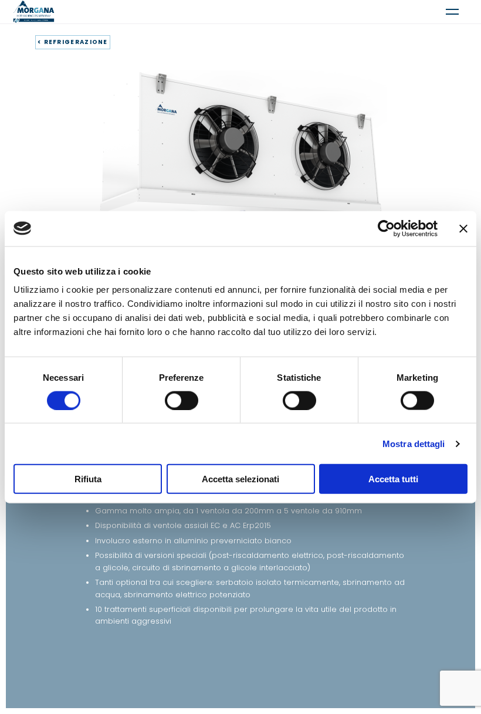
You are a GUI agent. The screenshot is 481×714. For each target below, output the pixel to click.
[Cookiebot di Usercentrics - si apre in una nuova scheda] (386, 228)
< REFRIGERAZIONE (73, 42)
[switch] (181, 400)
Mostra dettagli (413, 443)
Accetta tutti (393, 479)
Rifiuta (87, 479)
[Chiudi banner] (463, 228)
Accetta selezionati (240, 479)
